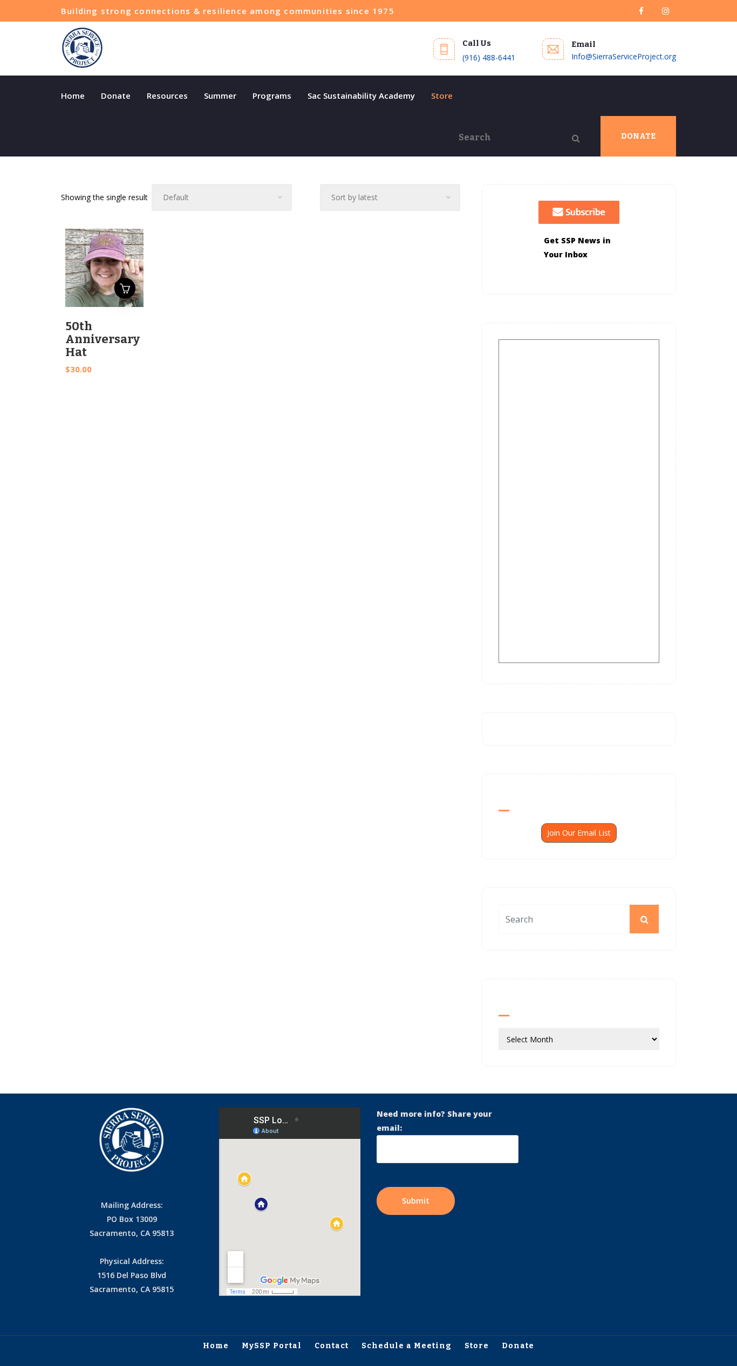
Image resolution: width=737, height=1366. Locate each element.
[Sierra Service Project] (82, 48)
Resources (167, 95)
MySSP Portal (272, 1345)
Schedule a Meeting (406, 1345)
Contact (332, 1345)
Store (442, 95)
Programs (272, 95)
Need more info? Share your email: (434, 1121)
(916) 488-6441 (488, 57)
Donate (116, 95)
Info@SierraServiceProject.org (623, 56)
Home (73, 95)
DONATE (638, 136)
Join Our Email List (579, 833)
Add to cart (124, 288)
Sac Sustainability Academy (361, 95)
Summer (220, 95)
